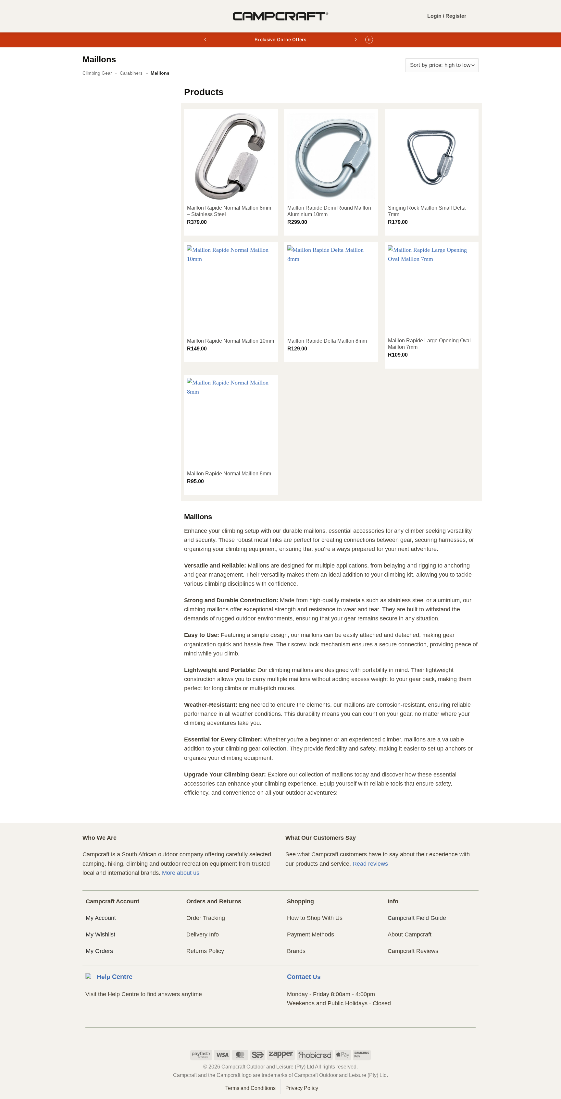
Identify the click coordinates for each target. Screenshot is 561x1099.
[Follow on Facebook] (268, 1036)
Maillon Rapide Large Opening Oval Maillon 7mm (429, 344)
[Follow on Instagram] (281, 1036)
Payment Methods (310, 934)
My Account (101, 918)
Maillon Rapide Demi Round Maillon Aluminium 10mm (329, 211)
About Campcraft (409, 934)
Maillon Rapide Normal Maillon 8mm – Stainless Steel (229, 211)
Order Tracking (205, 918)
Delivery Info (202, 934)
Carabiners (131, 73)
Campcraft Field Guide (417, 918)
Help (114, 976)
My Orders (99, 951)
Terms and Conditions (250, 1088)
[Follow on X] (293, 1036)
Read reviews (370, 864)
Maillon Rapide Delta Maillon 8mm (327, 341)
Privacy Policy (301, 1088)
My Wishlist (100, 934)
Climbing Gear (97, 73)
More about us (180, 873)
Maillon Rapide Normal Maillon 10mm (230, 341)
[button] (87, 16)
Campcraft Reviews (413, 951)
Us (304, 976)
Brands (296, 951)
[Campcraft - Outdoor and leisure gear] (280, 16)
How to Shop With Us (315, 918)
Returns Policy (205, 951)
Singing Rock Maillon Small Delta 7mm (427, 211)
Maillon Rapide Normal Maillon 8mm (229, 473)
